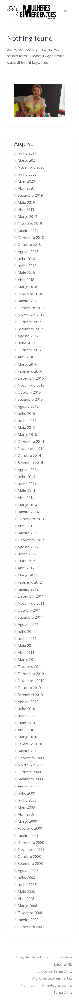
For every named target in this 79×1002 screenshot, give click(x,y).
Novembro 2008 (31, 849)
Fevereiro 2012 (30, 582)
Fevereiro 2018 (30, 293)
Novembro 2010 (31, 680)
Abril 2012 (26, 568)
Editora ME (63, 964)
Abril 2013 (26, 526)
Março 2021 (27, 160)
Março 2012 (27, 575)
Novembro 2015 (31, 385)
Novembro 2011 (31, 603)
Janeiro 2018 (28, 300)
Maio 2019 (26, 202)
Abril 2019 (26, 209)
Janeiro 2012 (28, 589)
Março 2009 (27, 821)
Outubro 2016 (29, 350)
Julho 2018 (26, 258)
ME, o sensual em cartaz (52, 978)
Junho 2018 (27, 265)
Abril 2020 (26, 188)
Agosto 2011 (28, 624)
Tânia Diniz (62, 992)
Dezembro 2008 (31, 842)
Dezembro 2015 (31, 378)
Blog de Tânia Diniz (32, 957)
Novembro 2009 (31, 765)
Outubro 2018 (29, 244)
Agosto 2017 (28, 336)
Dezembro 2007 (31, 926)
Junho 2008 (27, 884)
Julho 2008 (26, 877)
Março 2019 (27, 216)
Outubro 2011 (29, 610)
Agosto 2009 (28, 786)
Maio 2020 (26, 181)
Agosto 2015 (28, 406)
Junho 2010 (27, 715)
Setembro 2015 (30, 399)
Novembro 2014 (31, 448)
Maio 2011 (26, 645)
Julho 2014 (26, 476)
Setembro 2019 (30, 195)
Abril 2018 (26, 279)
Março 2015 (27, 434)
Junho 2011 (27, 638)
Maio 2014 (26, 490)
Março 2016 (27, 364)
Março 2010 (27, 737)
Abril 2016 (26, 357)
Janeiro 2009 (28, 835)
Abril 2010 (26, 729)
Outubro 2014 (29, 455)
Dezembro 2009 (31, 758)
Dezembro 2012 (31, 540)
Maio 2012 (26, 561)
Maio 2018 (26, 272)
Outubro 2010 (29, 687)
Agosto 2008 (28, 870)
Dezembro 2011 (31, 596)
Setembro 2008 (30, 863)
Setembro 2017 (30, 329)
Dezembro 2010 (31, 673)
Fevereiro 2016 (30, 371)
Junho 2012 (27, 554)
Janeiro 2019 (28, 230)
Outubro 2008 (29, 856)
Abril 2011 (26, 652)
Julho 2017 (26, 343)
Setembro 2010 (30, 694)
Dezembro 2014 (31, 441)
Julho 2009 (26, 793)
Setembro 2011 (30, 617)
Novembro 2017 (31, 315)
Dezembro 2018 (31, 237)
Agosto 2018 (28, 251)
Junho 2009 (27, 800)
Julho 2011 (26, 631)
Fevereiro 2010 (30, 744)
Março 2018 (27, 286)
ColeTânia (63, 957)
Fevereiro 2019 (30, 223)
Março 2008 (27, 905)
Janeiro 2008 (28, 919)
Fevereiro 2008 (30, 912)
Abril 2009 (26, 814)
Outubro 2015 (29, 392)
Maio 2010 (26, 722)
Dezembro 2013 (31, 518)
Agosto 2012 (28, 547)
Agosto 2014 (28, 469)
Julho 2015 (26, 413)
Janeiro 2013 (28, 533)
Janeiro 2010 (28, 751)
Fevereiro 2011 (30, 666)
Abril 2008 (26, 898)
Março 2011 (27, 659)
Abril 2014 (26, 497)
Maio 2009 (26, 807)
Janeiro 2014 (28, 511)
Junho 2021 (27, 153)
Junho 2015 (27, 420)
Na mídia (28, 985)
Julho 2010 (26, 708)
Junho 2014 (27, 483)
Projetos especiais (57, 985)
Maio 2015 (26, 427)
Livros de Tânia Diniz (55, 971)
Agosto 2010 (28, 701)
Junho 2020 (27, 174)
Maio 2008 (26, 891)
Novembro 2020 (31, 167)
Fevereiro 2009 (30, 828)
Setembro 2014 (30, 462)
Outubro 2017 (29, 322)
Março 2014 (27, 504)
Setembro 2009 (30, 779)
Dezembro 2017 (31, 308)
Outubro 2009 (29, 772)
